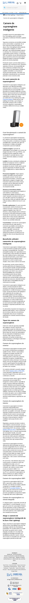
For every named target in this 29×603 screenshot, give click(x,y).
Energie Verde (14, 571)
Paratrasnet (6, 568)
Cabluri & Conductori (20, 568)
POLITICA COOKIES (8, 557)
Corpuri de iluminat (21, 565)
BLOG (14, 560)
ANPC (13, 557)
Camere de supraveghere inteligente (13, 18)
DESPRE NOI (9, 554)
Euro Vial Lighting (10, 15)
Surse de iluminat (12, 565)
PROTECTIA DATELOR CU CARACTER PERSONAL (14, 556)
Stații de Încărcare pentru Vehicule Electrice (17, 569)
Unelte (23, 566)
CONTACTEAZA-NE (7, 559)
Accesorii (5, 569)
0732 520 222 (22, 12)
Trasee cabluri (12, 568)
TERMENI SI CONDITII (20, 557)
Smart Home (20, 15)
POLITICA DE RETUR (17, 554)
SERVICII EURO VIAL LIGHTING (18, 559)
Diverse (19, 566)
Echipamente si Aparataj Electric (10, 566)
